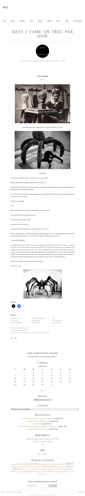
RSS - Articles (42, 454)
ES (42, 467)
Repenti (27, 471)
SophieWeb (54, 495)
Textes (67, 21)
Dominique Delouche (22, 467)
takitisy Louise (15, 318)
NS (52, 469)
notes (49, 469)
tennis (60, 471)
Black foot (37, 424)
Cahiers (49, 21)
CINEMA (63, 464)
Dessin (13, 21)
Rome (40, 471)
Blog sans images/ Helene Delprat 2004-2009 (42, 439)
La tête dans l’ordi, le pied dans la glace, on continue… (37, 426)
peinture (68, 469)
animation (14, 464)
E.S (29, 467)
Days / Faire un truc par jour (42, 34)
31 (51, 385)
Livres (58, 21)
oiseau (55, 469)
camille (58, 464)
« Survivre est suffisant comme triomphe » (37, 419)
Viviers (45, 474)
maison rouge (30, 469)
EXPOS (46, 466)
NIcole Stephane (41, 469)
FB (42, 444)
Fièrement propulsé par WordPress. (35, 495)
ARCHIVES (20, 464)
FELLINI (52, 467)
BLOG (4, 21)
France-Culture (61, 467)
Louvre (24, 469)
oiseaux (60, 469)
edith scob (33, 467)
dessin (14, 467)
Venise (69, 471)
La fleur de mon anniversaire (37, 429)
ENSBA (39, 467)
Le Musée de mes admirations (37, 421)
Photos (40, 21)
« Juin (42, 390)
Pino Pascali (34, 333)
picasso (18, 471)
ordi (63, 469)
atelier (40, 464)
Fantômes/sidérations (38, 318)
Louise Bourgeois (25, 333)
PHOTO (13, 471)
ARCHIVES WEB (31, 464)
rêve (45, 471)
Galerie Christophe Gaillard (42, 442)
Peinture (22, 21)
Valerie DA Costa (44, 333)
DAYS (69, 464)
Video (31, 21)
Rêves (22, 471)
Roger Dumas (34, 471)
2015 (21, 330)
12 (70, 376)
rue (43, 471)
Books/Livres (52, 464)
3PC (54, 318)
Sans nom (55, 471)
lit (21, 469)
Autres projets (78, 21)
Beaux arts (45, 464)
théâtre (65, 471)
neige (35, 469)
